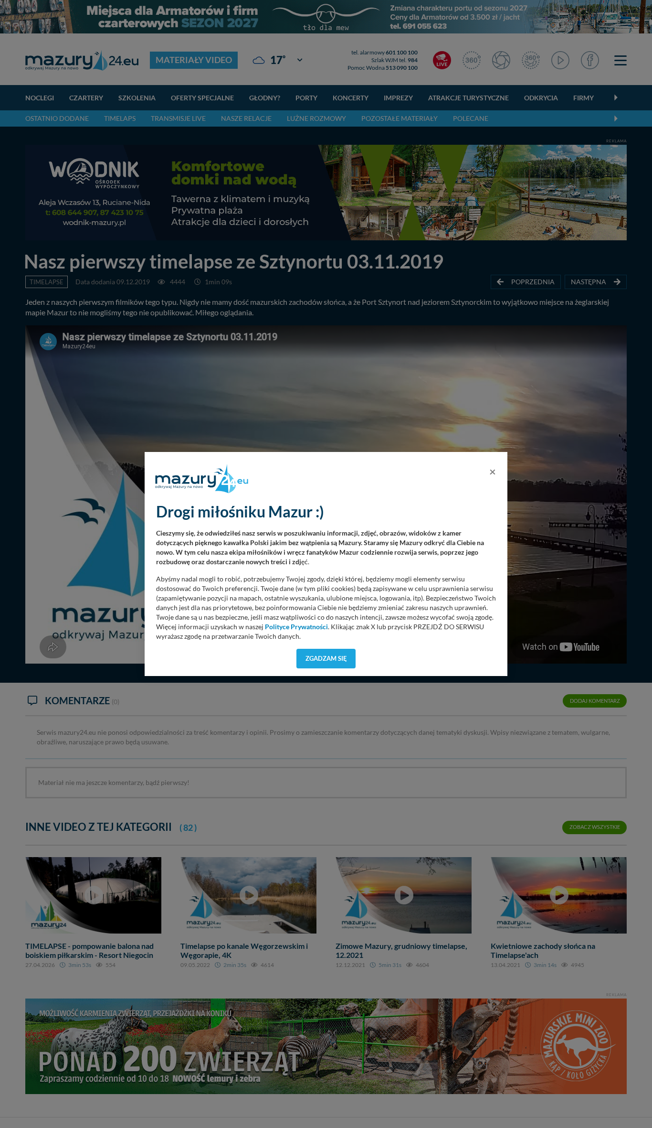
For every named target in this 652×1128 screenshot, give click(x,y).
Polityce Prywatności (296, 627)
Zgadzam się (326, 658)
